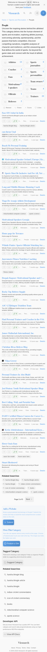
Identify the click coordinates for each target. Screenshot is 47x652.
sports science (34, 214)
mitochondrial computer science (14, 214)
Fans (10, 76)
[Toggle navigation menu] (3, 13)
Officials (12, 94)
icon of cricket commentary (14, 488)
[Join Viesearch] (30, 13)
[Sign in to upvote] (4, 121)
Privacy (18, 648)
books (32, 488)
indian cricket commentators (31, 484)
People (25, 121)
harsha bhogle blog (10, 126)
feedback (27, 7)
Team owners (36, 81)
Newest (8, 108)
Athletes (12, 62)
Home (4, 20)
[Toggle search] (24, 13)
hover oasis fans (24, 456)
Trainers (34, 96)
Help (28, 648)
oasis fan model (9, 456)
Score (29, 108)
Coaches (12, 69)
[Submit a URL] (43, 13)
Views (19, 108)
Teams (33, 88)
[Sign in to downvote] (9, 121)
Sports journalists (35, 63)
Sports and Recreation (17, 20)
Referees (12, 101)
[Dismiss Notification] (44, 5)
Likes (39, 108)
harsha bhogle (10, 484)
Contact (33, 648)
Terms (24, 648)
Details (42, 121)
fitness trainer (8, 272)
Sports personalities (36, 73)
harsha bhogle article (27, 126)
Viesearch (13, 13)
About (13, 648)
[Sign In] (37, 13)
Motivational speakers (14, 86)
